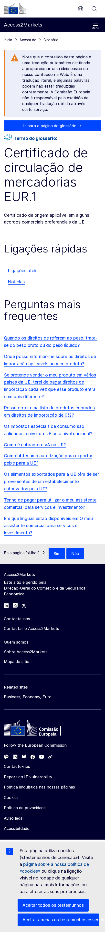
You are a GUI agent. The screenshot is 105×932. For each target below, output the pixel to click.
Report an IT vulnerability (28, 776)
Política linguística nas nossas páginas (39, 787)
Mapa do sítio (16, 661)
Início (8, 40)
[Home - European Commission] (39, 728)
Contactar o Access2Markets (31, 628)
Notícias (16, 281)
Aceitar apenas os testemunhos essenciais (60, 919)
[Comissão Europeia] (15, 8)
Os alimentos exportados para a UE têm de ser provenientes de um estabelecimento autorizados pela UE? (51, 481)
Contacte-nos (17, 766)
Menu (95, 28)
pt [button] (80, 9)
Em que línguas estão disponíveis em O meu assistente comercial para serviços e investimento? (48, 526)
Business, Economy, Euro (28, 696)
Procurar (94, 9)
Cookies (11, 797)
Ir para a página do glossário (49, 125)
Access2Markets (19, 574)
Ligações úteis (22, 270)
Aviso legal (13, 818)
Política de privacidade (25, 807)
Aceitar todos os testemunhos (53, 905)
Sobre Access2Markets (26, 651)
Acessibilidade (16, 828)
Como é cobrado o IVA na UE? (35, 444)
